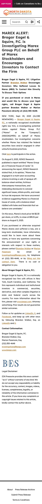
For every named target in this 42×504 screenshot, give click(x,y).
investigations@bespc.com (14, 255)
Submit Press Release (21, 495)
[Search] (26, 22)
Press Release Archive (25, 489)
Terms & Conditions (21, 500)
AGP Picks (6, 4)
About (10, 489)
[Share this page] (38, 21)
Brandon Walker (23, 248)
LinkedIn (29, 313)
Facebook (6, 316)
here (9, 154)
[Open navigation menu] (4, 21)
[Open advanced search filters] (32, 22)
